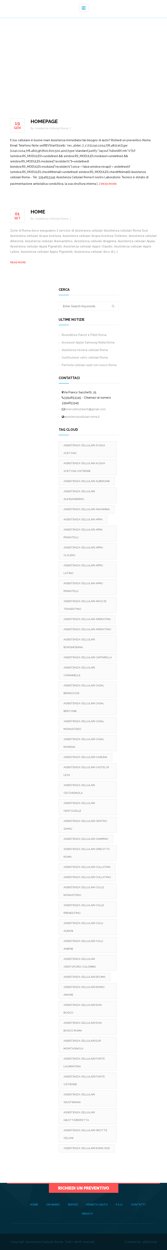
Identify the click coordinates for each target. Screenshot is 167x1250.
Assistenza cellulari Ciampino (86, 838)
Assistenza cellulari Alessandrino (79, 495)
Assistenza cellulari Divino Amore (84, 990)
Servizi (73, 1204)
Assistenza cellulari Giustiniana (79, 1098)
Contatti (138, 1204)
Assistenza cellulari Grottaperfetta (79, 1116)
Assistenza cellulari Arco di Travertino (85, 605)
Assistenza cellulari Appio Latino (83, 569)
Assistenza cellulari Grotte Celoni (85, 1134)
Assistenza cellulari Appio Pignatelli (83, 587)
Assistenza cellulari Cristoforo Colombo (80, 962)
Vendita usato (97, 1204)
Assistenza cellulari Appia (83, 519)
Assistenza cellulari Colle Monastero (84, 891)
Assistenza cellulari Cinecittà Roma (87, 853)
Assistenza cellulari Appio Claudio (83, 551)
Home (38, 212)
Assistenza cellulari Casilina (85, 757)
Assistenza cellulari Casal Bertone (84, 707)
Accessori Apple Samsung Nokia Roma (88, 342)
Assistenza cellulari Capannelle (79, 671)
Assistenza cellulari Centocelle (79, 807)
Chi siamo (53, 1204)
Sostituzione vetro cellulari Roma (85, 357)
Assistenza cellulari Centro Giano (85, 824)
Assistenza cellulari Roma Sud (87, 1148)
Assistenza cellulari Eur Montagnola (82, 1044)
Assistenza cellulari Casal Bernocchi (84, 689)
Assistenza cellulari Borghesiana (79, 643)
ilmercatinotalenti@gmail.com (85, 409)
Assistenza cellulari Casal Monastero (84, 725)
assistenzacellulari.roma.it (82, 416)
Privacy (87, 1213)
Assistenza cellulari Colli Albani (83, 927)
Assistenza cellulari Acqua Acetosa (84, 449)
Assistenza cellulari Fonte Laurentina (84, 1062)
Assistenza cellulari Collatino (87, 877)
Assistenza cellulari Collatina (87, 866)
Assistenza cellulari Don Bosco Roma (83, 1026)
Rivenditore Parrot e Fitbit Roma (84, 335)
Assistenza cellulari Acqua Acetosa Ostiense (84, 467)
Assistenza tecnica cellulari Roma (85, 350)
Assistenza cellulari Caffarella (88, 657)
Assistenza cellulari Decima (84, 976)
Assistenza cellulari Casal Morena (84, 743)
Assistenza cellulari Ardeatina (87, 619)
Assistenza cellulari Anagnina (87, 509)
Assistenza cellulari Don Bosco (83, 1008)
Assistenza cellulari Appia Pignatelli (83, 533)
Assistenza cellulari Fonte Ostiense (84, 1080)
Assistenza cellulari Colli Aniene (83, 944)
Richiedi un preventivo (83, 1188)
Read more (109, 183)
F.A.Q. (119, 1204)
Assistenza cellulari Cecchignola (79, 789)
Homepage (44, 121)
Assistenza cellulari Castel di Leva (86, 771)
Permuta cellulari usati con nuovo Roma (89, 365)
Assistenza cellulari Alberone (87, 481)
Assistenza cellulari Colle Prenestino (84, 909)
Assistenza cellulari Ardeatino (87, 629)
